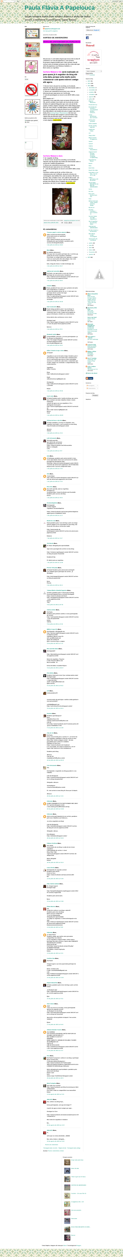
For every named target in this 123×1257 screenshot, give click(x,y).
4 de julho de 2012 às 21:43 (55, 433)
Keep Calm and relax (77, 1160)
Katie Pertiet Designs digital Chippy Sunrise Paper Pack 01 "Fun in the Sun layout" (92, 300)
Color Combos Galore (92, 367)
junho (91, 243)
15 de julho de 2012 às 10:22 (55, 685)
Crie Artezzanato (52, 765)
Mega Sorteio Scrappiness (93, 138)
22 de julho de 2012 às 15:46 (55, 878)
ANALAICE (50, 1099)
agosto (91, 96)
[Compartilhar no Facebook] (69, 223)
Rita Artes (50, 486)
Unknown (49, 801)
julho (90, 99)
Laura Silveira (51, 867)
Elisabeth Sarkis (51, 334)
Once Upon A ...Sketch (91, 337)
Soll (48, 690)
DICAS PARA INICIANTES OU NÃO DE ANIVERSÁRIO (93, 185)
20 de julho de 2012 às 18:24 (55, 862)
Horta (90, 189)
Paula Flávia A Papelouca (60, 7)
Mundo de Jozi (51, 520)
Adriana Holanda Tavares (54, 1029)
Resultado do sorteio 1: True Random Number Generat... (93, 109)
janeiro (91, 254)
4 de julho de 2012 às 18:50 (55, 301)
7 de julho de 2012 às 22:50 (55, 562)
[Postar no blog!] (66, 223)
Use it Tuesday (92, 358)
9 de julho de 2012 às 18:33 (55, 585)
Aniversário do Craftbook (93, 239)
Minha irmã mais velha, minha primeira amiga (93, 203)
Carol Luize (50, 396)
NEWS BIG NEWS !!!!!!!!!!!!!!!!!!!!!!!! (92, 346)
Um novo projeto (76, 1210)
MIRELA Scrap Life (52, 629)
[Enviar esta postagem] (62, 222)
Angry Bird (92, 135)
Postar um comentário (51, 1144)
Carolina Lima (51, 958)
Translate (92, 75)
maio (90, 245)
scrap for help (92, 344)
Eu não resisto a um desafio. (93, 230)
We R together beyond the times (93, 223)
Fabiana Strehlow (52, 843)
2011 (89, 257)
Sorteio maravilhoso (93, 148)
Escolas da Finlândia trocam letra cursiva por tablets (92, 330)
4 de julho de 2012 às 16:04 (55, 245)
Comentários (92, 388)
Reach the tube (93, 170)
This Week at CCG (93, 369)
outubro (91, 92)
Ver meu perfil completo (50, 31)
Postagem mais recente (50, 1148)
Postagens (91, 385)
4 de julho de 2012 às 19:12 (55, 329)
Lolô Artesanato (51, 438)
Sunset (91, 143)
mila (48, 456)
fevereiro (92, 252)
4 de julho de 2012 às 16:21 (55, 266)
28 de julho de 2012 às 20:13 (55, 1078)
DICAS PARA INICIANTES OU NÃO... (80, 1227)
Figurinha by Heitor (92, 160)
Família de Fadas (92, 130)
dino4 (65, 1245)
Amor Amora (50, 1003)
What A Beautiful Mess (93, 294)
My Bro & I (92, 207)
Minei (48, 250)
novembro (92, 90)
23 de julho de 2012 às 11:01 (55, 927)
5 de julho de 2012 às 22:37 (55, 515)
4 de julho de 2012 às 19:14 (55, 345)
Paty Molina (50, 673)
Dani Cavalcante (51, 306)
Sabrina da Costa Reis (53, 271)
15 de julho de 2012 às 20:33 (55, 708)
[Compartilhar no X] (68, 223)
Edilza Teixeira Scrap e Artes (55, 350)
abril (90, 247)
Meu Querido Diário (52, 648)
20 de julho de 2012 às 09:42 (55, 760)
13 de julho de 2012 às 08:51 (55, 668)
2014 (89, 81)
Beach (90, 163)
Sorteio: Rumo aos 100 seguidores (93, 218)
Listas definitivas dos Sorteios (93, 116)
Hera (48, 1055)
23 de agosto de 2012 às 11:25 (55, 1094)
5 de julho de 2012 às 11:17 (54, 451)
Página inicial (62, 1148)
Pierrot (73, 1235)
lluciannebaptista (52, 503)
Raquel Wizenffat (52, 982)
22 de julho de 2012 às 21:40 (55, 901)
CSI (89, 133)
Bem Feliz (91, 168)
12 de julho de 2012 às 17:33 (55, 643)
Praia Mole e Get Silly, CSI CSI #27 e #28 (93, 174)
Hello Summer (93, 123)
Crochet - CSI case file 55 (78, 1193)
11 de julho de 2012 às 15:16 (55, 624)
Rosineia (49, 713)
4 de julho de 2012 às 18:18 (55, 280)
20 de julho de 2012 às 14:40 (55, 809)
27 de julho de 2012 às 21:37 (55, 1050)
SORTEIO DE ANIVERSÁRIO (93, 227)
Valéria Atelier (51, 609)
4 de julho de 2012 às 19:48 (55, 391)
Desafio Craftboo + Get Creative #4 (93, 212)
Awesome (74, 1218)
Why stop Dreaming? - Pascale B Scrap (92, 312)
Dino (90, 165)
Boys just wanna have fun (93, 195)
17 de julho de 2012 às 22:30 (55, 727)
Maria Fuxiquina (51, 1083)
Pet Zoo (91, 191)
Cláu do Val (50, 733)
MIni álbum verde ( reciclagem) (93, 235)
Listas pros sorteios (92, 120)
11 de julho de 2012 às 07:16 (55, 604)
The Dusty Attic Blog (92, 308)
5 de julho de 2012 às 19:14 (55, 497)
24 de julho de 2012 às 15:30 (55, 977)
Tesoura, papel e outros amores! (56, 232)
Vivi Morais (50, 543)
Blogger (78, 1245)
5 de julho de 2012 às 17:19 (55, 468)
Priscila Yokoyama (52, 567)
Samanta (49, 285)
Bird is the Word (92, 373)
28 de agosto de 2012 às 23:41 (55, 1125)
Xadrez (91, 146)
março (91, 250)
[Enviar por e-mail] (65, 223)
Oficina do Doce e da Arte (54, 420)
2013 (89, 83)
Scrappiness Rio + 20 (77, 1201)
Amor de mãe (75, 1168)
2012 (89, 85)
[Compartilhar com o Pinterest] (71, 223)
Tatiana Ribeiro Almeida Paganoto (57, 590)
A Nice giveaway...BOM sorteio (93, 179)
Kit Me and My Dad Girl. (93, 126)
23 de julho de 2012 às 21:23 (55, 953)
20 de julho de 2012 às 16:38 (55, 838)
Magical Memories (92, 101)
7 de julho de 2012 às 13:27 (55, 538)
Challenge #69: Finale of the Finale (92, 361)
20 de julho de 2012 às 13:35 (55, 796)
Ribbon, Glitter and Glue (92, 352)
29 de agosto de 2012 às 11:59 (55, 1141)
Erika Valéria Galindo (53, 883)
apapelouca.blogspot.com (52, 28)
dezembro (92, 87)
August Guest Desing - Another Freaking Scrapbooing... (93, 154)
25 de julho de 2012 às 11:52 (55, 998)
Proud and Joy (93, 104)
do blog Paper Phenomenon (59, 113)
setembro (92, 94)
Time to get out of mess (78, 1176)
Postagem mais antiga (73, 1148)
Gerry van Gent (92, 317)
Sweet (90, 141)
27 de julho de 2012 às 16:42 (55, 1024)
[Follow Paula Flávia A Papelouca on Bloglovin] (93, 31)
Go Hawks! (90, 354)
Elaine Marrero (51, 906)
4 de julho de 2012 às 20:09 (55, 415)
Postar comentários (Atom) (56, 1150)
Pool (90, 198)
